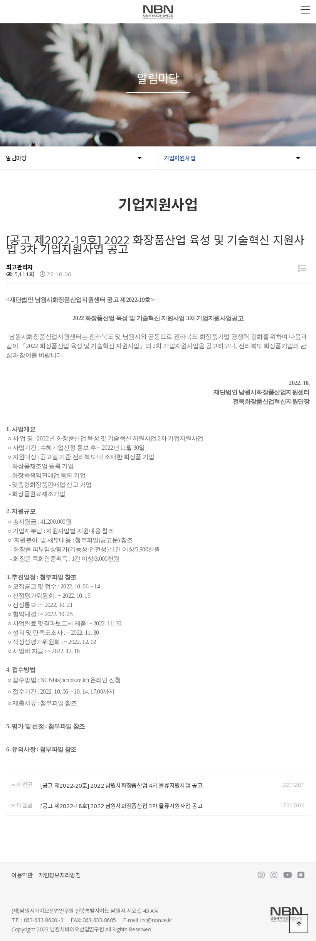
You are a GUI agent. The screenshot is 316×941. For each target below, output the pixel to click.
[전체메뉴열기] (305, 9)
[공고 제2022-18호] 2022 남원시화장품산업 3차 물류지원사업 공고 (121, 806)
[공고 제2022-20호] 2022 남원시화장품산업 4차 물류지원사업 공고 (121, 785)
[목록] (302, 268)
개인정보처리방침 (60, 875)
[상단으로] (298, 923)
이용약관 (22, 875)
